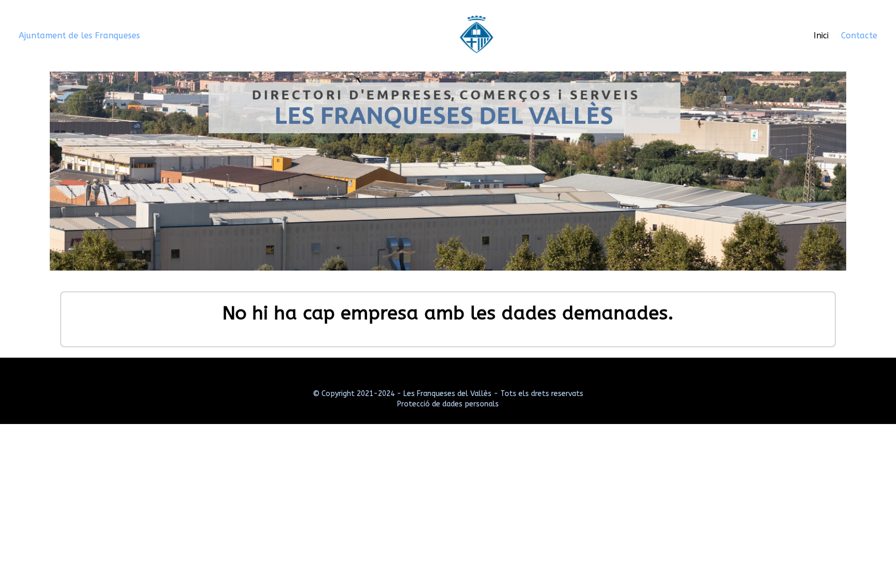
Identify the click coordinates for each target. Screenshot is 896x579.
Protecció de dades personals (448, 404)
